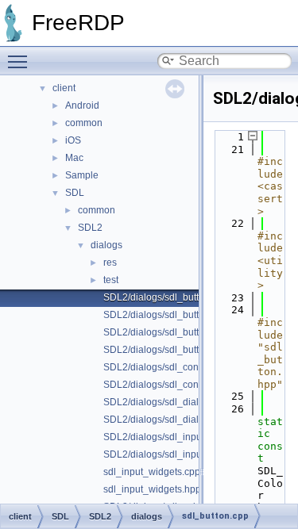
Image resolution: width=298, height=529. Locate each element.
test (110, 280)
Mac (74, 157)
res (110, 262)
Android (82, 105)
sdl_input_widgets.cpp (151, 471)
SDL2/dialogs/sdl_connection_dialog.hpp (192, 384)
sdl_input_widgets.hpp (152, 489)
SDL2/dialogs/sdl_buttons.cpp (168, 332)
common (84, 122)
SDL (74, 192)
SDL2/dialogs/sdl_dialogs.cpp (168, 402)
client (63, 88)
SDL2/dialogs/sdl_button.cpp (165, 297)
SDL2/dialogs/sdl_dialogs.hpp (168, 419)
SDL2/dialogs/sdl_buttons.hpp (168, 349)
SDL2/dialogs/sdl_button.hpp (166, 314)
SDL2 (90, 227)
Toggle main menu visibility (20, 61)
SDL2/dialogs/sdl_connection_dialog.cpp (192, 367)
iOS (73, 140)
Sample (82, 175)
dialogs (106, 245)
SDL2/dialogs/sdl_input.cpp (163, 437)
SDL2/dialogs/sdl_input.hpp (163, 454)
